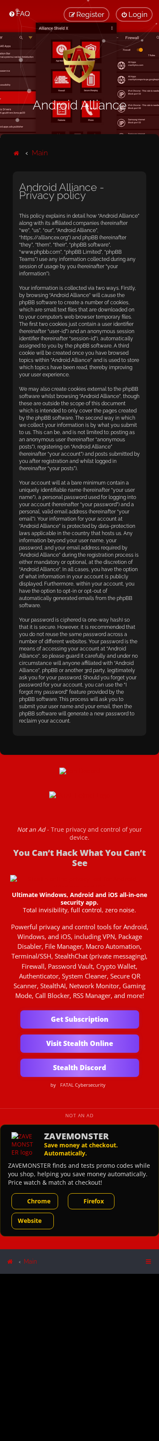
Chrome (38, 1201)
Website (30, 1221)
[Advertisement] (79, 1357)
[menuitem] (19, 13)
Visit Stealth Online (79, 1043)
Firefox (94, 1201)
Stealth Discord (79, 1067)
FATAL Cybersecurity (83, 1085)
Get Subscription (80, 1019)
